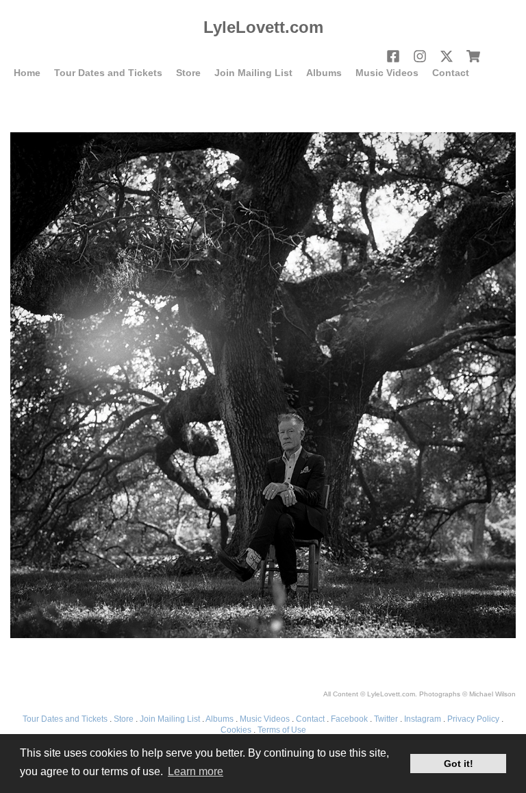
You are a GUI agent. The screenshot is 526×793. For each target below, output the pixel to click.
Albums (324, 72)
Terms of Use (282, 730)
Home (27, 72)
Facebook (349, 719)
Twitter (386, 719)
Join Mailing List (253, 72)
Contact (450, 72)
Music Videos (386, 72)
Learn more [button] (195, 771)
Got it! (458, 763)
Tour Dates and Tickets (108, 72)
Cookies (236, 730)
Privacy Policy (473, 719)
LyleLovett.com (263, 27)
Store (188, 72)
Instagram (422, 719)
